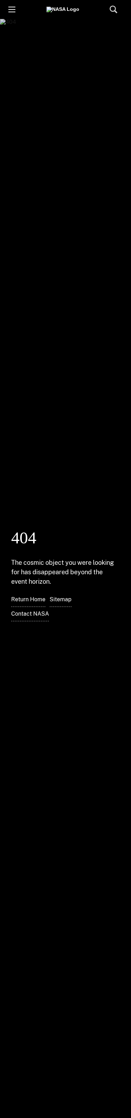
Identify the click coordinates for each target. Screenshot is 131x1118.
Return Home (28, 599)
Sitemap (61, 599)
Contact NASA (30, 613)
